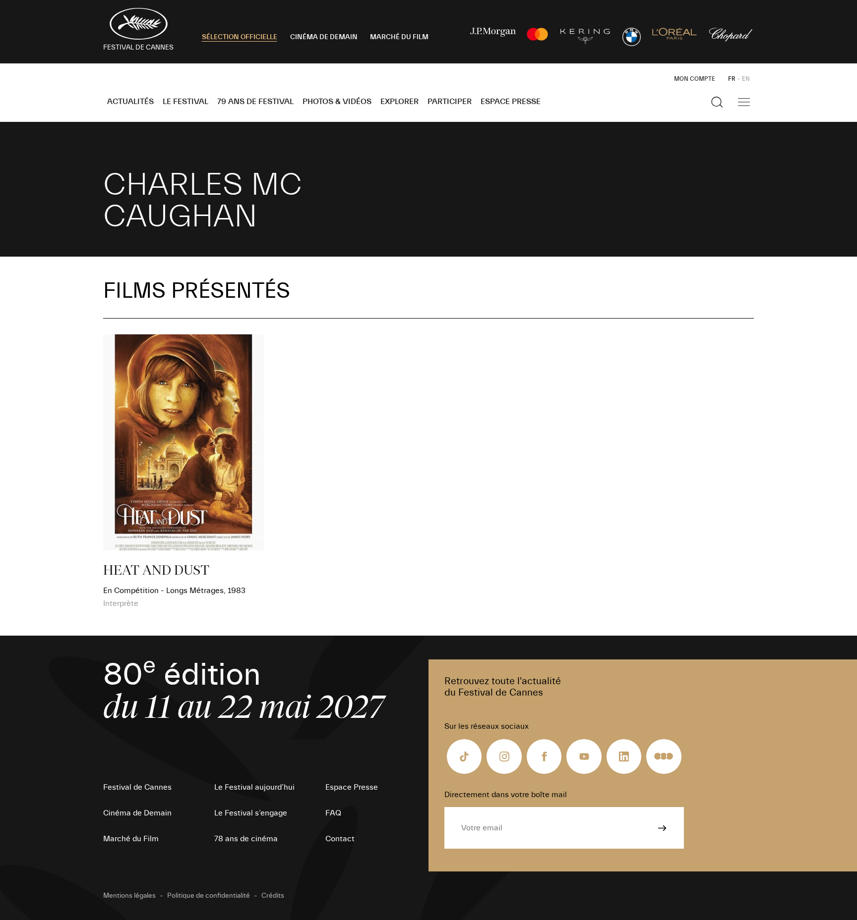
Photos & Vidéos (337, 101)
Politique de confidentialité (208, 896)
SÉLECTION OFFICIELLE (239, 37)
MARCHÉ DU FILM (399, 37)
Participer (450, 101)
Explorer (399, 101)
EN (746, 78)
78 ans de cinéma (246, 838)
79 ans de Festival (255, 101)
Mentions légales (129, 896)
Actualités (130, 101)
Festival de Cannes (137, 787)
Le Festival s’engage (250, 813)
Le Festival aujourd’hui (254, 787)
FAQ (333, 813)
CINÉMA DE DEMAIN (324, 37)
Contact (340, 838)
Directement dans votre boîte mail (505, 794)
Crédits (272, 896)
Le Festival (185, 101)
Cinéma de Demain (137, 813)
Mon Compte (694, 78)
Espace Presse (511, 101)
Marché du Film (131, 838)
